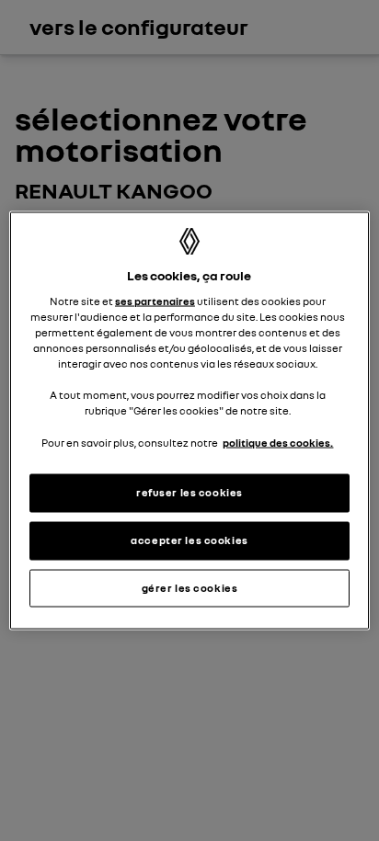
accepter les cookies (189, 539)
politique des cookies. (278, 442)
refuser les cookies (189, 491)
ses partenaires (155, 301)
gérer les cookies (190, 587)
